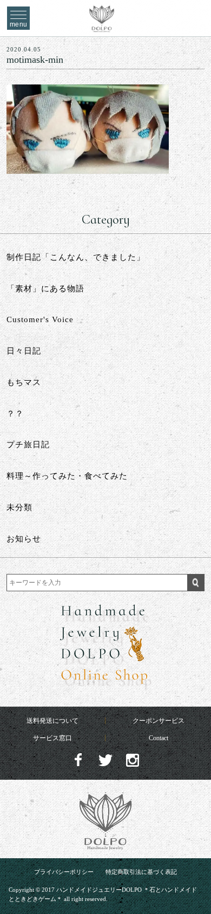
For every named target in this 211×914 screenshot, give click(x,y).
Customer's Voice (40, 319)
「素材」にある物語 (45, 288)
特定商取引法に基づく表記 (141, 872)
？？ (15, 413)
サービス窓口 (52, 738)
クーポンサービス (158, 720)
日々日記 (23, 351)
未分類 (19, 507)
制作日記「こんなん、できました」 (75, 257)
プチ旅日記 (28, 444)
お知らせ (23, 538)
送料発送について (52, 720)
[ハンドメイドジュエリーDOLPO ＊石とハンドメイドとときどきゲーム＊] (102, 26)
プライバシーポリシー (64, 872)
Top (193, 882)
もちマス (23, 382)
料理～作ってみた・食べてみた (67, 476)
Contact (158, 738)
